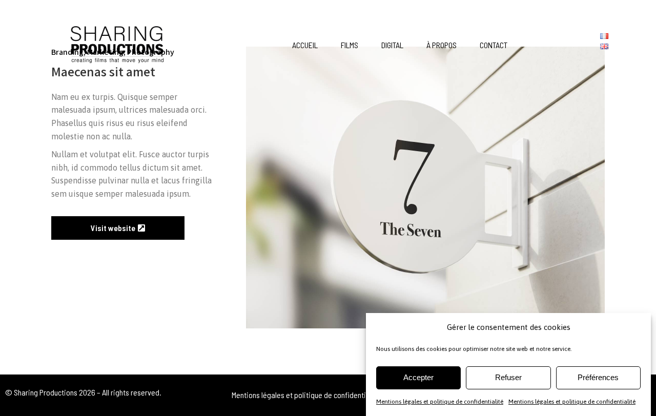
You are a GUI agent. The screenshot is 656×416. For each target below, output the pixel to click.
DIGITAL (392, 45)
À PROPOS (441, 45)
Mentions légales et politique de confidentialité (439, 401)
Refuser (508, 377)
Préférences (598, 377)
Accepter (418, 377)
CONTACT (493, 45)
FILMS (349, 45)
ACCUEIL (305, 45)
